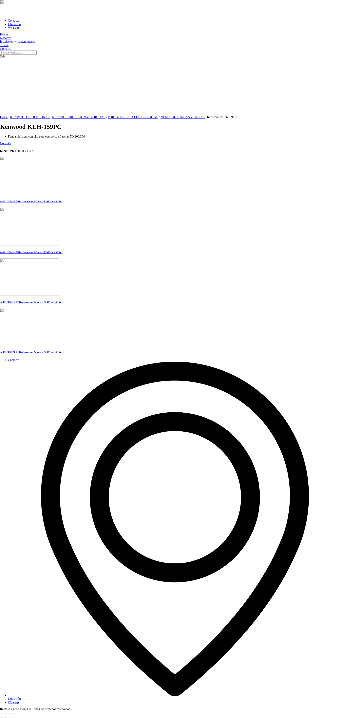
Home (4, 117)
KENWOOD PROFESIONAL (30, 117)
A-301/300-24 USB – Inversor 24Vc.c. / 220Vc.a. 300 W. (31, 352)
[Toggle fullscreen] (9, 713)
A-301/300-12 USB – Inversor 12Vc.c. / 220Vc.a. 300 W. (31, 302)
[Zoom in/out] (13, 713)
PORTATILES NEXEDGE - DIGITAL (133, 117)
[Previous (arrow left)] (1, 717)
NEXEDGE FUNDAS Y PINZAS (183, 117)
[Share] (5, 713)
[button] (5, 143)
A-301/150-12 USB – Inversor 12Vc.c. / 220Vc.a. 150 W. (31, 201)
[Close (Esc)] (1, 713)
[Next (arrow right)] (5, 717)
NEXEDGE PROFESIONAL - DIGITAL (78, 117)
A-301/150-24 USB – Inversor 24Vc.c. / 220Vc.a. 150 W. (31, 252)
